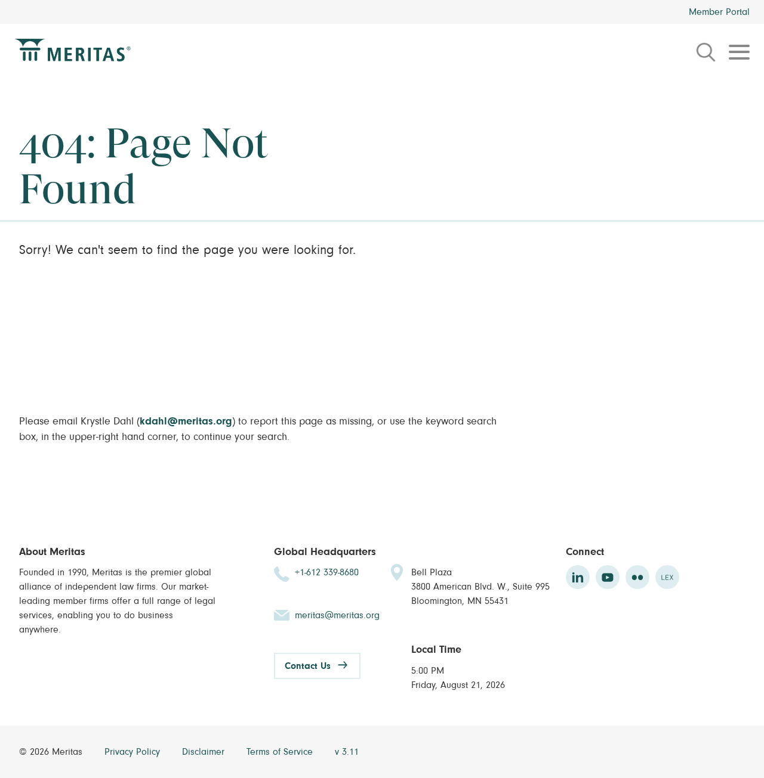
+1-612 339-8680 (327, 572)
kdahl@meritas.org (186, 421)
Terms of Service (281, 752)
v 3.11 (347, 752)
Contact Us (308, 666)
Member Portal (719, 12)
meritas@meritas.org (337, 615)
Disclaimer (204, 752)
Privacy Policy (133, 752)
